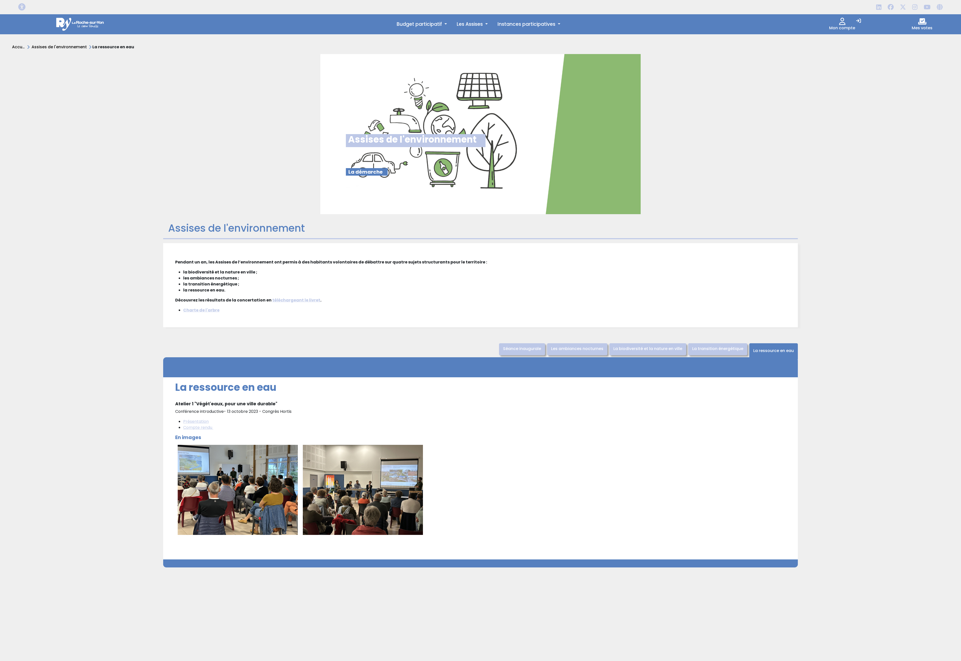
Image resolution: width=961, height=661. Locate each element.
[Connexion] (858, 21)
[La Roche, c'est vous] (80, 24)
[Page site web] (939, 7)
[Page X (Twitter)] (903, 7)
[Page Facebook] (890, 7)
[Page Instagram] (915, 7)
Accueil (19, 47)
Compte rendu (198, 427)
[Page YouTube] (927, 7)
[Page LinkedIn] (879, 7)
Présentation (196, 421)
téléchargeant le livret (296, 300)
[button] (422, 24)
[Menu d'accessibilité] (22, 7)
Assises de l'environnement (59, 47)
